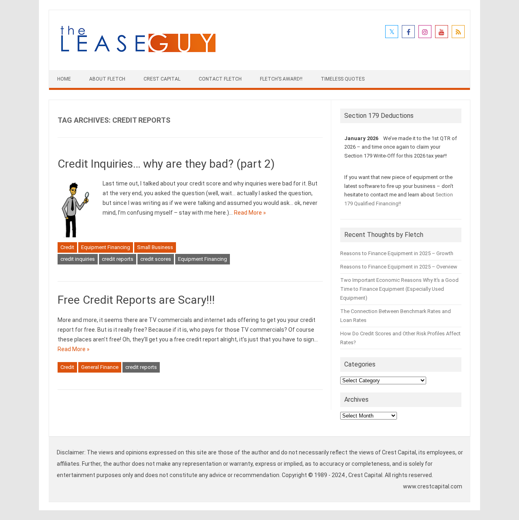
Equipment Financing (105, 247)
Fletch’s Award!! (281, 79)
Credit (67, 247)
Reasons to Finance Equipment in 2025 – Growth (396, 253)
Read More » (250, 212)
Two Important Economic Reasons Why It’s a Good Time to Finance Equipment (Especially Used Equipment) (399, 289)
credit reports (117, 259)
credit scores (155, 259)
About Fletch (107, 79)
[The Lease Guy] (138, 56)
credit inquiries (77, 259)
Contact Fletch (220, 79)
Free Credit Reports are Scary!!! (136, 300)
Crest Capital (162, 79)
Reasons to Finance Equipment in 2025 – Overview (398, 267)
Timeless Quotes (343, 79)
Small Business (155, 247)
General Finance (99, 367)
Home (64, 79)
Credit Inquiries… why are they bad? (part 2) (166, 163)
